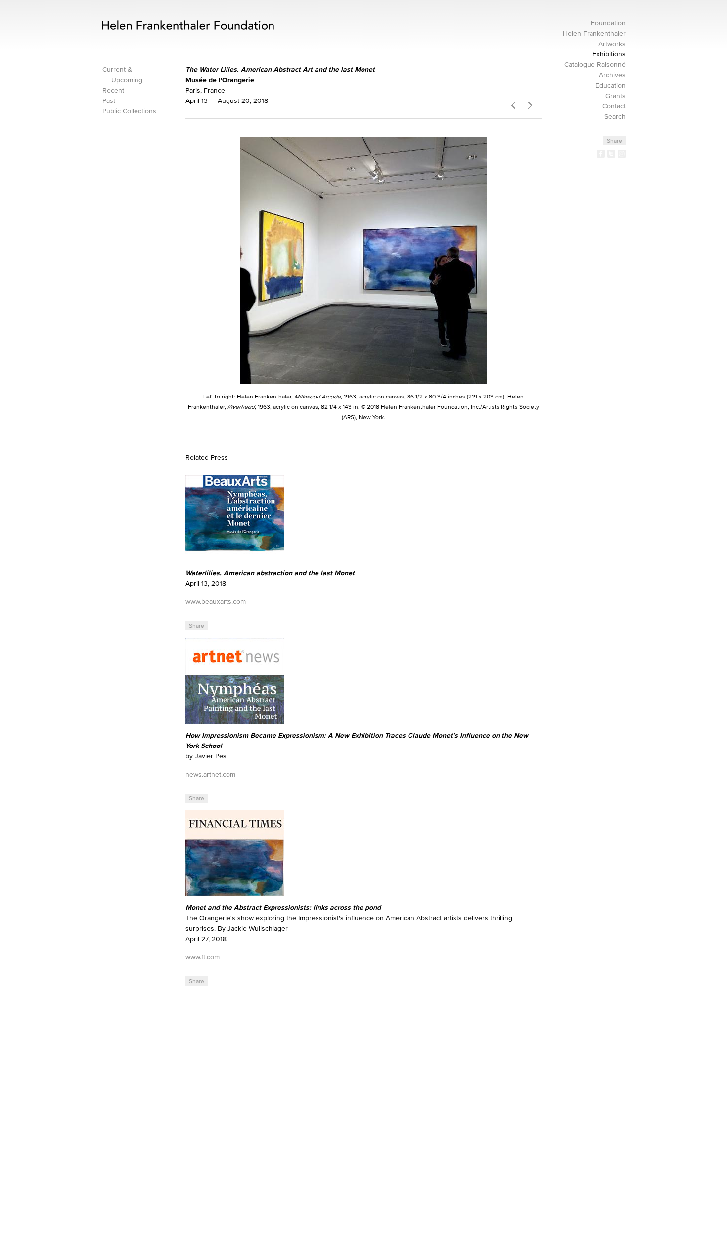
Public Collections (129, 111)
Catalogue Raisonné (595, 64)
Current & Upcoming (122, 75)
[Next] (533, 104)
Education (610, 85)
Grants (615, 96)
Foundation (608, 23)
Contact (614, 106)
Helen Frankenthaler (594, 33)
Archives (612, 75)
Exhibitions (609, 54)
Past (108, 100)
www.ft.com (202, 957)
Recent (113, 90)
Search (615, 116)
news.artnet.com (210, 774)
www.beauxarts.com (215, 601)
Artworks (612, 44)
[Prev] (513, 104)
